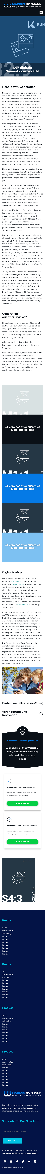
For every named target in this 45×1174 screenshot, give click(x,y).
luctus (5, 936)
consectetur (7, 931)
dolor (4, 928)
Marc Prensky (16, 581)
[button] (41, 12)
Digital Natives (18, 584)
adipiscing (6, 934)
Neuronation (22, 605)
